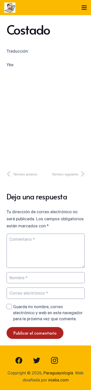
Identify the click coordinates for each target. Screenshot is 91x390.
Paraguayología (58, 372)
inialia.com (58, 379)
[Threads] (72, 360)
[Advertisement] (45, 118)
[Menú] (84, 7)
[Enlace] (9, 8)
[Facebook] (19, 360)
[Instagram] (54, 360)
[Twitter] (37, 360)
